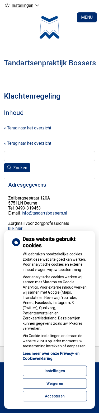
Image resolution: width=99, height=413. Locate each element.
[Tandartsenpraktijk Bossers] (49, 28)
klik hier (15, 228)
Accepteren (55, 396)
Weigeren (54, 383)
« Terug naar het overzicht (27, 127)
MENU (87, 17)
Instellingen (55, 371)
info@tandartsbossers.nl (44, 213)
